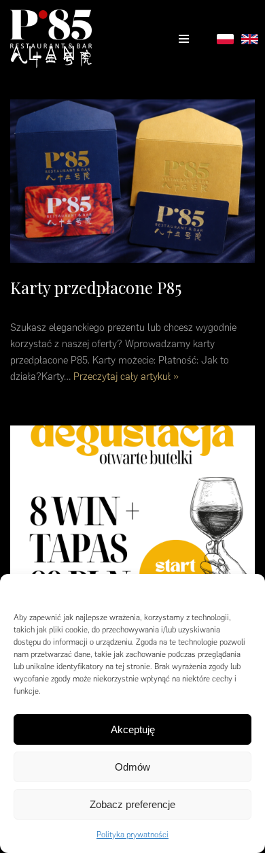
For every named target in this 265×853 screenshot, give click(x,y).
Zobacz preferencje (132, 804)
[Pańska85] (51, 39)
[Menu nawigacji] (184, 39)
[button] (244, 591)
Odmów (132, 767)
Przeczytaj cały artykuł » (126, 376)
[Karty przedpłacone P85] (132, 181)
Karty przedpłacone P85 (95, 287)
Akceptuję (133, 729)
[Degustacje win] (132, 507)
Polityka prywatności (132, 834)
